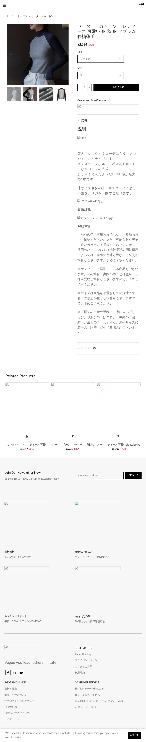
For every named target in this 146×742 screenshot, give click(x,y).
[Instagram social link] (14, 672)
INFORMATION (83, 648)
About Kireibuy (83, 654)
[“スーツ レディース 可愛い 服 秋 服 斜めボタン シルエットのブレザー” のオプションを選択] (119, 436)
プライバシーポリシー (87, 660)
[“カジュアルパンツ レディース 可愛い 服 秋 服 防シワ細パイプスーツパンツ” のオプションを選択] (27, 436)
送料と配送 (10, 689)
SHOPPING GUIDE (15, 682)
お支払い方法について (16, 713)
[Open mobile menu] (4, 5)
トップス (22, 16)
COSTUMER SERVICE (87, 682)
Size (79, 68)
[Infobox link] (37, 475)
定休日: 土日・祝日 (85, 707)
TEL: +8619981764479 (87, 695)
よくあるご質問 (83, 666)
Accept (134, 735)
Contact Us (10, 707)
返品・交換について (15, 695)
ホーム (10, 16)
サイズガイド (11, 719)
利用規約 (80, 672)
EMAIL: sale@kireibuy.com (89, 689)
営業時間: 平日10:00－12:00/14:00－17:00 (99, 701)
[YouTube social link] (21, 672)
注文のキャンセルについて (19, 701)
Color (80, 52)
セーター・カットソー (43, 16)
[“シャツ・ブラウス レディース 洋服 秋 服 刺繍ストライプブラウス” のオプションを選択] (73, 436)
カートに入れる (116, 87)
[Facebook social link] (8, 672)
